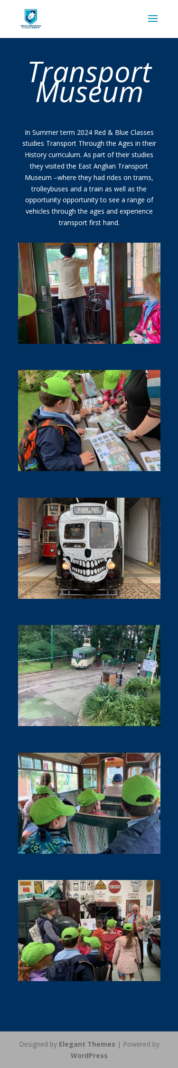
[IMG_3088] (89, 468)
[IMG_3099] (89, 851)
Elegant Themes (87, 1044)
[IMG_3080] (89, 596)
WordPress (89, 1055)
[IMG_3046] (89, 978)
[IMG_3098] (89, 341)
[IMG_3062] (89, 723)
